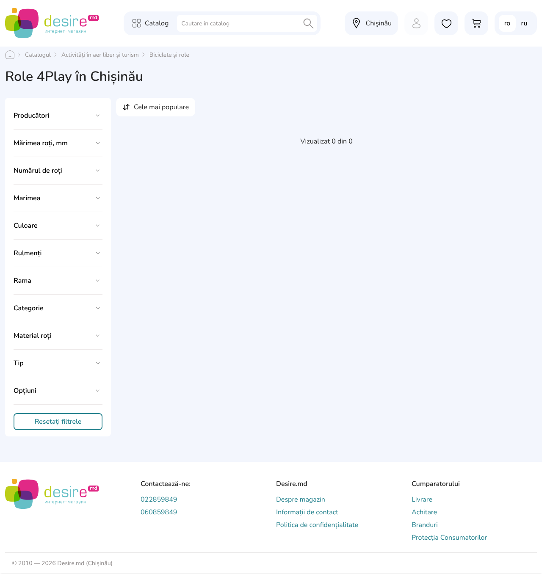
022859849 (159, 499)
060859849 (159, 512)
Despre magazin (300, 499)
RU (524, 23)
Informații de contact (307, 512)
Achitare (424, 512)
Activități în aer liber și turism (100, 55)
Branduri (425, 525)
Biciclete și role (169, 55)
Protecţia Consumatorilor (449, 537)
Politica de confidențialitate (317, 525)
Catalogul (38, 55)
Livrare (422, 499)
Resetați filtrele (58, 421)
